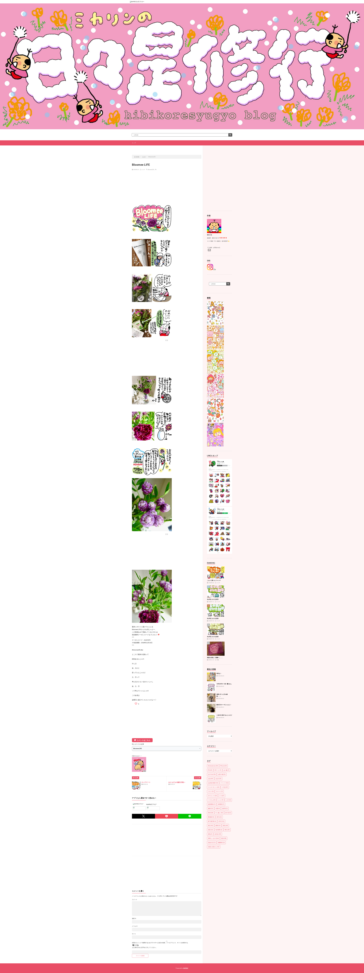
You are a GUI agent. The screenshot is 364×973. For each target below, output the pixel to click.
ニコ (221, 795)
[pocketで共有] (166, 816)
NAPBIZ (185, 968)
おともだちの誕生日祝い (176, 782)
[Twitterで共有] (143, 816)
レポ (228, 800)
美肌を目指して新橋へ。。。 (215, 657)
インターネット (213, 787)
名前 (134, 918)
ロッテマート (146, 782)
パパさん (212, 800)
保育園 (221, 804)
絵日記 (218, 834)
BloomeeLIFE (151, 169)
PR (155, 169)
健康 (210, 808)
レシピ (220, 800)
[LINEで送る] (189, 816)
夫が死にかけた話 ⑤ (212, 599)
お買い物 (221, 774)
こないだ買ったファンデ (214, 580)
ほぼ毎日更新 (213, 783)
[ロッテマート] (136, 785)
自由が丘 (212, 842)
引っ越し (219, 812)
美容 (223, 838)
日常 (221, 821)
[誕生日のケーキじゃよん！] (211, 708)
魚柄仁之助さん (213, 847)
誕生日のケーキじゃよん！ (224, 704)
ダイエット (212, 795)
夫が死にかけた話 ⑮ (212, 618)
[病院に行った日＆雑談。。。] (211, 697)
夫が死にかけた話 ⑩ (212, 636)
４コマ (143, 169)
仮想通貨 (212, 804)
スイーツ (219, 791)
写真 (218, 659)
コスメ (211, 791)
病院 (210, 829)
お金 (210, 778)
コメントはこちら (143, 740)
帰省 (210, 812)
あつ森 (226, 770)
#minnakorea (213, 766)
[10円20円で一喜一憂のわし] (211, 687)
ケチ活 (225, 787)
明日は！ (219, 673)
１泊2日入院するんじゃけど (224, 715)
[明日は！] (211, 677)
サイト (134, 933)
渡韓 (217, 825)
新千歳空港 (212, 821)
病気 (225, 825)
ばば (218, 778)
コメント (134, 899)
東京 (210, 825)
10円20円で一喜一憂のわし (224, 684)
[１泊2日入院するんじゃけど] (211, 718)
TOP (167, 148)
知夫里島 (218, 829)
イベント (224, 783)
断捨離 (211, 817)
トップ (134, 143)
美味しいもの (213, 838)
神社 (227, 829)
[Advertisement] (166, 185)
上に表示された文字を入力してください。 (144, 947)
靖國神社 (221, 842)
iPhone (223, 766)
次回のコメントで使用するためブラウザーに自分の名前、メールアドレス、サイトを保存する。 (160, 942)
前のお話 (144, 148)
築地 (210, 834)
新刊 (219, 817)
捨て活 (228, 812)
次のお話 (189, 148)
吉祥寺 (225, 808)
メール (135, 926)
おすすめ (212, 774)
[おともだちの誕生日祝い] (197, 785)
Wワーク (218, 770)
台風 (217, 808)
